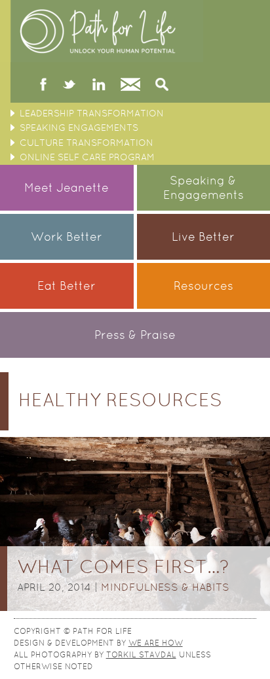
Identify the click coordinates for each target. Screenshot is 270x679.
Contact (130, 86)
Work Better (66, 236)
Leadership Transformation (92, 113)
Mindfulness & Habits (165, 587)
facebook (43, 86)
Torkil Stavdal (141, 654)
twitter (69, 86)
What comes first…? (123, 566)
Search (161, 86)
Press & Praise (135, 334)
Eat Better (66, 285)
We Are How (155, 643)
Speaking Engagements (79, 127)
